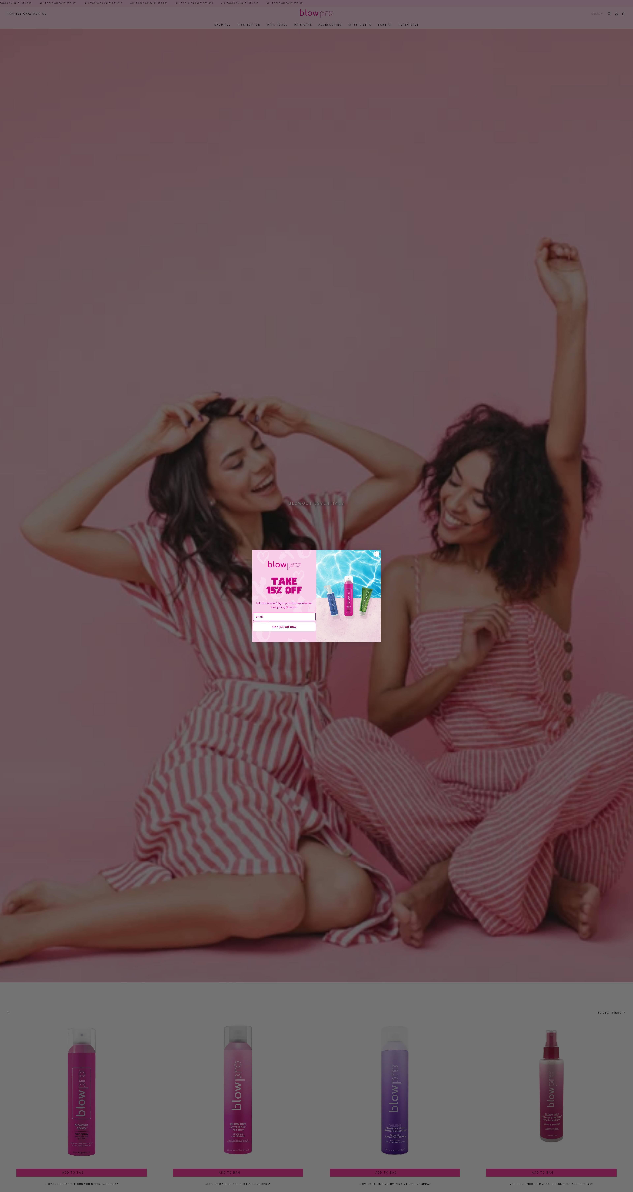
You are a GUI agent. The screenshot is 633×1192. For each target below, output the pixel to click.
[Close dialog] (376, 554)
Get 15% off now (284, 627)
